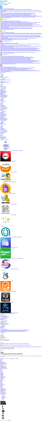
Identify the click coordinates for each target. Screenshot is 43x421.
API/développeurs (2, 390)
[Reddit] (3, 418)
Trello (1, 382)
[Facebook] (2, 407)
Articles (1, 371)
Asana (1, 379)
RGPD (3, 397)
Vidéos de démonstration (3, 366)
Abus (2, 399)
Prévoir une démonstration (3, 368)
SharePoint (1, 385)
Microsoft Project (2, 384)
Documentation (2, 378)
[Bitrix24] (4, 1)
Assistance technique (3, 365)
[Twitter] (3, 409)
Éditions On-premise (3, 376)
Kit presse (1, 361)
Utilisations (1, 374)
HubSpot (1, 383)
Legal (3, 395)
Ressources (1, 375)
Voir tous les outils (2, 72)
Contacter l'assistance (3, 367)
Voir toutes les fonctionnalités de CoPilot (5, 71)
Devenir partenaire (2, 393)
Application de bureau (3, 389)
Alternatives (2, 373)
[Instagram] (3, 414)
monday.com (2, 381)
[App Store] (2, 402)
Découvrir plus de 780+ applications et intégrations (7, 313)
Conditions (3, 396)
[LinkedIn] (3, 416)
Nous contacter (2, 362)
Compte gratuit (2, 2)
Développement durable (3, 363)
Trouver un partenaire (3, 392)
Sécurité (3, 398)
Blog (1, 370)
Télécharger (1, 377)
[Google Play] (3, 404)
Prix (0, 360)
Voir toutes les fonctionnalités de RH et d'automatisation (7, 63)
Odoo (1, 386)
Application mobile (2, 388)
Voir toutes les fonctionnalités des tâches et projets (7, 29)
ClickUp (1, 380)
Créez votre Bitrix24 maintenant (4, 340)
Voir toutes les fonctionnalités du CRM (5, 17)
